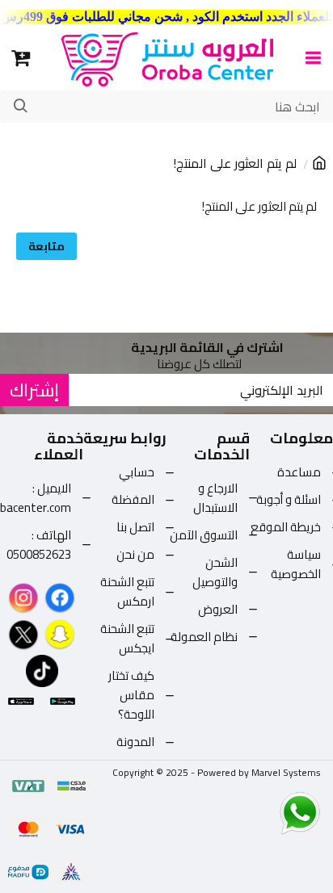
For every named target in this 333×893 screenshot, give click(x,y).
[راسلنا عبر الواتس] (271, 812)
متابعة (46, 246)
